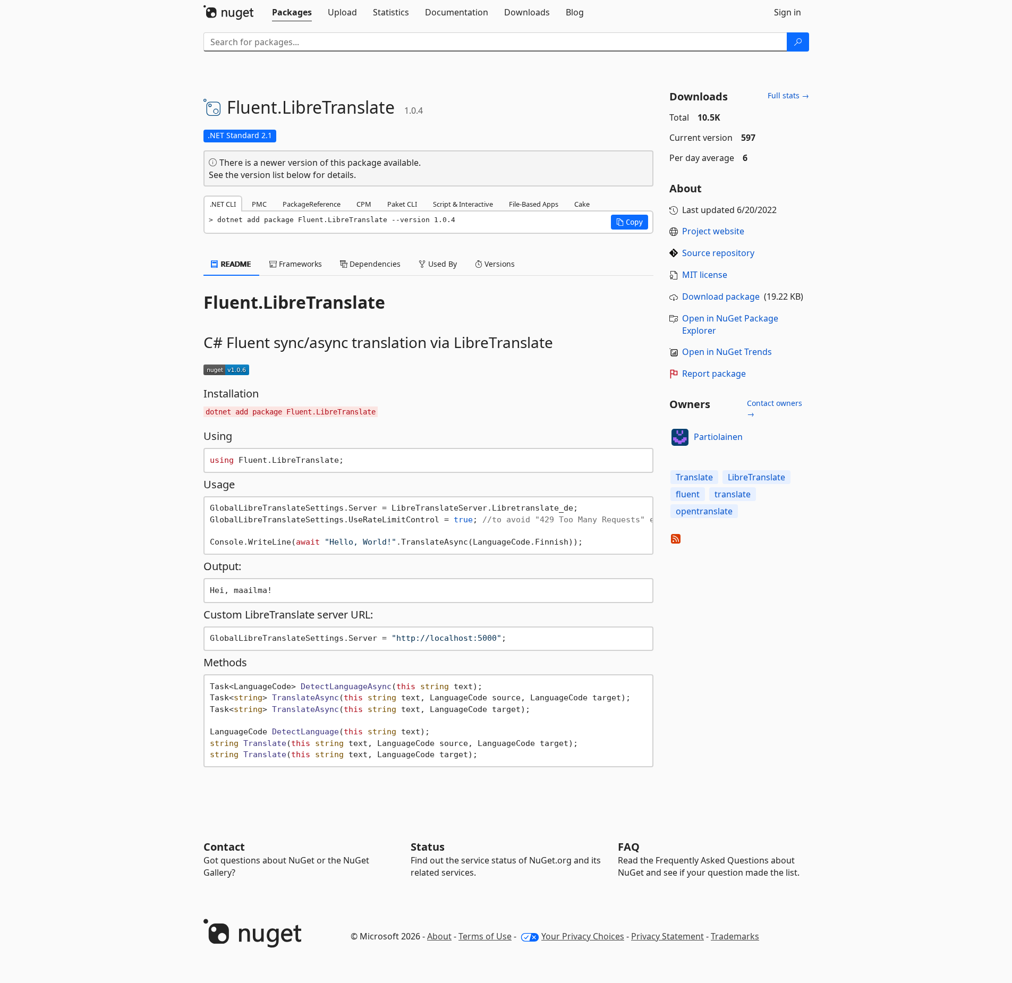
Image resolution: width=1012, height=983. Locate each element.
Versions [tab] (498, 264)
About (439, 936)
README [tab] (235, 264)
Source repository (718, 253)
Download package (721, 296)
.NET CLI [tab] (223, 204)
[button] (629, 222)
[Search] (798, 42)
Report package (714, 373)
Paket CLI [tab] (402, 204)
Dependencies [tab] (374, 264)
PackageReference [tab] (312, 204)
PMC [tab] (259, 204)
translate (733, 494)
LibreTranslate (756, 477)
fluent (688, 494)
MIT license (704, 275)
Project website (713, 231)
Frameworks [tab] (299, 264)
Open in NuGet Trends (727, 352)
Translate (694, 477)
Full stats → (788, 95)
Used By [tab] (441, 264)
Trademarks (735, 936)
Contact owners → (774, 408)
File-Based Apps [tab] (533, 204)
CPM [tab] (363, 204)
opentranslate (704, 511)
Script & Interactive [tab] (463, 204)
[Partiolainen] (680, 437)
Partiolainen (718, 437)
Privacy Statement (667, 936)
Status (428, 847)
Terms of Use (485, 936)
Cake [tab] (582, 204)
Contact (224, 847)
